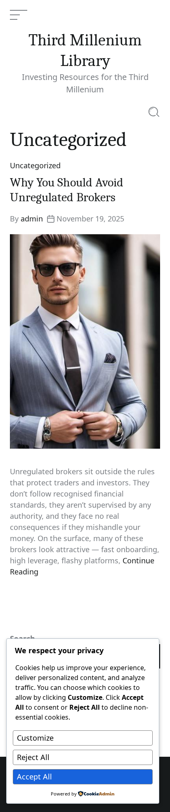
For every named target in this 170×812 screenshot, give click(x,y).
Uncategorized (35, 165)
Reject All (33, 757)
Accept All (34, 776)
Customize (35, 738)
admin (32, 219)
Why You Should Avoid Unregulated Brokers (66, 190)
